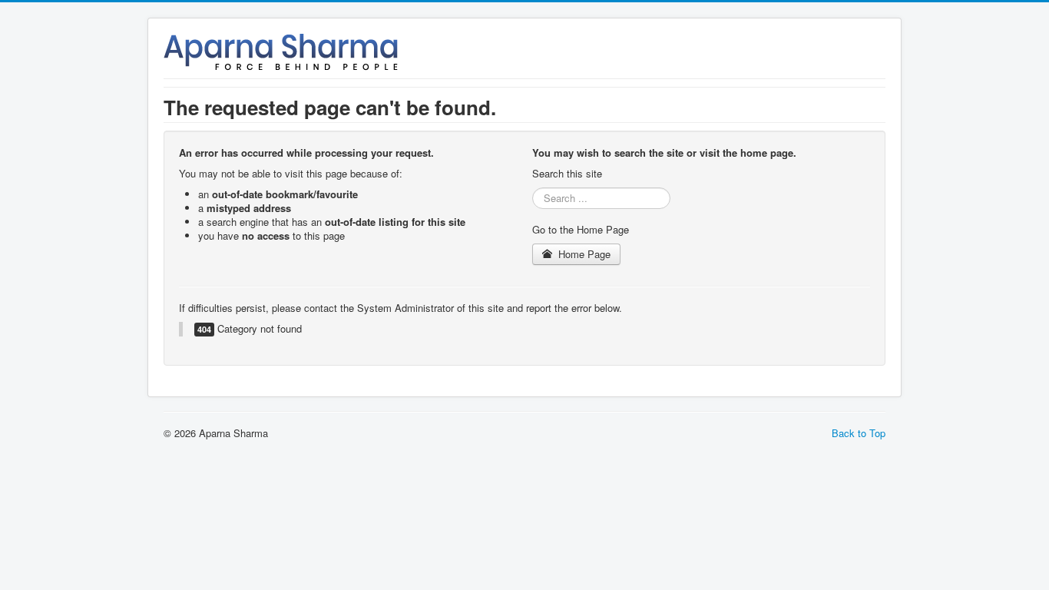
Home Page (583, 254)
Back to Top (858, 433)
